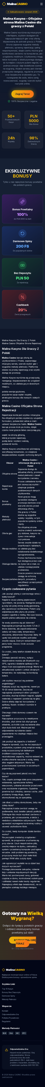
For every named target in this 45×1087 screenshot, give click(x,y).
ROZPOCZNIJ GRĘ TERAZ (25, 942)
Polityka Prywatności (10, 1018)
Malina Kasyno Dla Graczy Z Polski (18, 340)
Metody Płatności (9, 999)
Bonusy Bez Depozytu (11, 992)
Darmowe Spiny (8, 996)
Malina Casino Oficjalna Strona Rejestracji (21, 343)
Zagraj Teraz (22, 94)
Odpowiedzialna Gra (10, 1014)
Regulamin (6, 1021)
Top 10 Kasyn (7, 989)
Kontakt (5, 1011)
